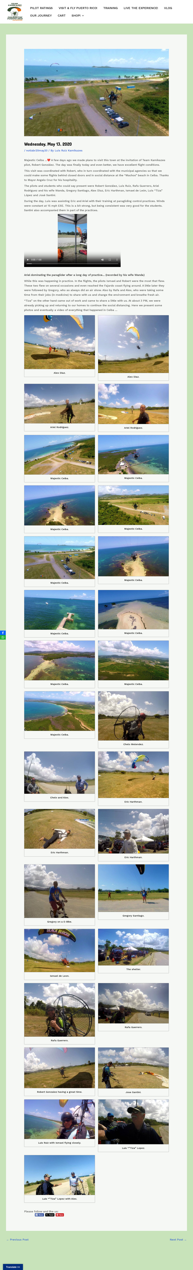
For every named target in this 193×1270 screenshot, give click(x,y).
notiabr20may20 (36, 150)
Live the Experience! (141, 8)
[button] (82, 15)
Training (110, 8)
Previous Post (17, 1239)
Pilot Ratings (41, 8)
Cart (62, 15)
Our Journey (41, 15)
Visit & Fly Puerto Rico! (78, 8)
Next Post (178, 1239)
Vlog (168, 8)
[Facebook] (3, 633)
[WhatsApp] (3, 637)
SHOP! (76, 15)
